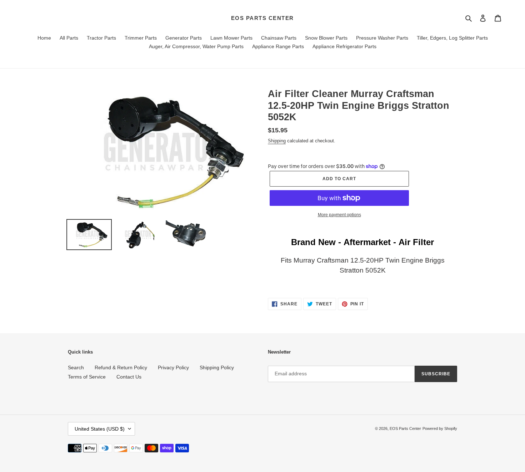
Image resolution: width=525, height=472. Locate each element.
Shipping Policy (217, 367)
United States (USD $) (100, 429)
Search (76, 367)
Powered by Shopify (439, 428)
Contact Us (128, 377)
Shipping (277, 140)
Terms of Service (87, 377)
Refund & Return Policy (121, 367)
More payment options (339, 214)
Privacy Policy (173, 367)
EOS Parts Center (262, 18)
